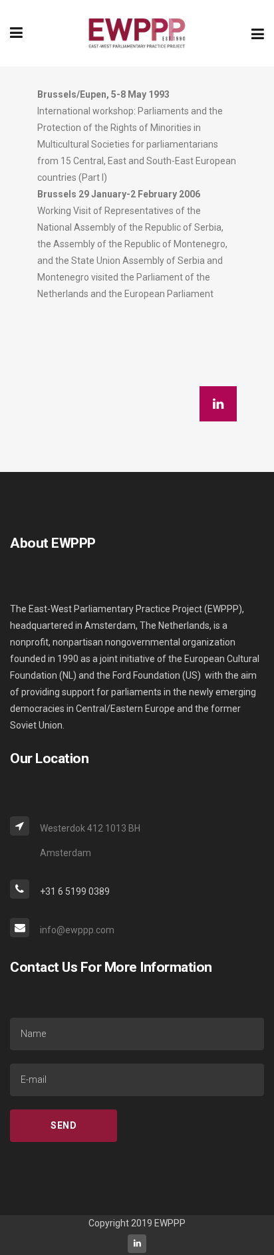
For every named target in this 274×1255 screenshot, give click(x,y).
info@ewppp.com (77, 930)
